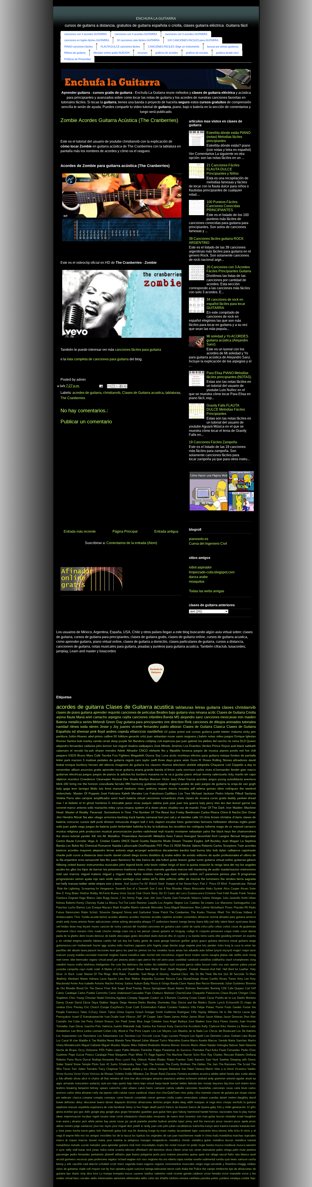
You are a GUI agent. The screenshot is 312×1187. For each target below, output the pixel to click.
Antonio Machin (104, 983)
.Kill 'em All (98, 836)
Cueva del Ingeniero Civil (208, 543)
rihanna (167, 764)
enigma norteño (82, 940)
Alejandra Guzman (152, 978)
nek (231, 955)
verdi (169, 1173)
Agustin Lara (116, 978)
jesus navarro (224, 1121)
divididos (154, 855)
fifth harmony (134, 784)
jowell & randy (141, 1126)
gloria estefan (64, 1111)
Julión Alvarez (78, 736)
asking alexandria (130, 921)
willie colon (147, 1178)
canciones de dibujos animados (217, 722)
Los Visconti (144, 1035)
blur (208, 850)
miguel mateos (91, 874)
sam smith (106, 879)
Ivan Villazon (127, 1016)
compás (98, 1097)
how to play (240, 1111)
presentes (183, 1154)
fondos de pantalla (243, 755)
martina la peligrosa (126, 1140)
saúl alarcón (90, 1164)
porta (156, 1154)
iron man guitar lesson (211, 1116)
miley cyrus (115, 807)
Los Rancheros (87, 1035)
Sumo (114, 1064)
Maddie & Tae (87, 1040)
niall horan (79, 1149)
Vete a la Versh (224, 1069)
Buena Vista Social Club (126, 893)
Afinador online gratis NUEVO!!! (111, 52)
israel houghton (246, 1116)
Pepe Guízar (76, 1054)
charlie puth (64, 855)
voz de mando (189, 807)
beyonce (218, 1083)
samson (242, 1159)
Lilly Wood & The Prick (126, 1031)
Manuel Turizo (158, 1040)
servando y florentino (223, 1164)
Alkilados (159, 836)
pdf (193, 788)
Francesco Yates (76, 1012)
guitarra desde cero (227, 52)
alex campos (83, 798)
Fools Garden (233, 1007)
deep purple (119, 741)
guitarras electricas (69, 774)
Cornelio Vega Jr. (87, 841)
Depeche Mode (160, 841)
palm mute (239, 1149)
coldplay (150, 741)
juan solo (156, 1126)
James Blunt (197, 1016)
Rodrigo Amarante (103, 1059)
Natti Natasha (247, 1045)
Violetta (119, 1073)
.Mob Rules (119, 974)
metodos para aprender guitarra (109, 1145)
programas (248, 874)
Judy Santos (143, 1026)
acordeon (193, 1073)
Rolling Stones (222, 760)
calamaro (62, 750)
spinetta (120, 1168)
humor (252, 1111)
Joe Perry (87, 1021)
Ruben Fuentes (176, 1059)
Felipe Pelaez (205, 1007)
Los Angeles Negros (170, 902)
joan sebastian (157, 736)
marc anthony (147, 788)
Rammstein (73, 912)
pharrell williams (115, 1154)
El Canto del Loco (175, 893)
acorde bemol (98, 917)
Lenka (87, 1031)
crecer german (156, 1097)
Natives (233, 1045)
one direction (174, 722)
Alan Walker (132, 978)
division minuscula (116, 822)
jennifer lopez (176, 1121)
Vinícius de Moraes (102, 1073)
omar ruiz (188, 1149)
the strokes (228, 879)
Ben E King (63, 893)
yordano (224, 1178)
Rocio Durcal (83, 1059)
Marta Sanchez (237, 1040)
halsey (182, 1111)
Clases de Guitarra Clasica (204, 726)
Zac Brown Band (155, 1073)
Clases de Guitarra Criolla (236, 712)
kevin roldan (159, 864)
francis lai (172, 1107)
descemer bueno (94, 1102)
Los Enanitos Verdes (197, 746)
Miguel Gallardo (91, 1045)
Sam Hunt (212, 1059)
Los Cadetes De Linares (199, 902)
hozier (96, 945)
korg (227, 945)
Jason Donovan (233, 1016)
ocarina (119, 1149)
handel (204, 1111)
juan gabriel (189, 741)
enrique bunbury (76, 764)
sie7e (154, 879)
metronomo (248, 869)
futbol (165, 859)
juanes (125, 726)
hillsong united (66, 864)
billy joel (209, 921)
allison (75, 769)
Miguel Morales (110, 1045)
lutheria (210, 826)
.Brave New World (147, 969)
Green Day (114, 722)
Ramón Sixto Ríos (194, 1054)
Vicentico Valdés (245, 1069)
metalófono (63, 1145)
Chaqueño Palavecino (206, 993)
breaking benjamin (77, 1088)
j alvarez (75, 1121)
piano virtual (192, 774)
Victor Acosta (64, 1073)
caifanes (89, 746)
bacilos (184, 850)
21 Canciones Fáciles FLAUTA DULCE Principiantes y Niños (223, 169)
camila (97, 741)
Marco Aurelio (198, 1040)
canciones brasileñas (198, 1088)
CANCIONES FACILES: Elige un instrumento (173, 46)
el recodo (76, 750)
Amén (74, 983)
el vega (210, 1102)
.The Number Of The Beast (150, 812)
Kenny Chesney (86, 902)
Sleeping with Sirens (243, 1059)
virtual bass (72, 1178)
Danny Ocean (64, 1002)
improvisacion (72, 1116)
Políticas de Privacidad (77, 59)
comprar (87, 1097)
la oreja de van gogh (242, 784)
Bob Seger (118, 988)
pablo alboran (171, 726)
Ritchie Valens (191, 845)
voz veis (224, 964)
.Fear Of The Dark (212, 807)
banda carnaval (146, 817)
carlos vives (204, 769)
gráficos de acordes (166, 52)
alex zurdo (241, 1073)
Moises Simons (180, 1045)
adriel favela (226, 1073)
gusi (175, 1111)
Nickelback (217, 907)
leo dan (226, 803)
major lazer (249, 950)
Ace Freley (177, 812)
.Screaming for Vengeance (97, 888)
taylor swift (149, 760)
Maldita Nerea (105, 1040)
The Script (243, 1064)
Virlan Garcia (186, 779)
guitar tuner (196, 859)
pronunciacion (122, 831)
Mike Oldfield (139, 1045)
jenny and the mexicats (200, 1121)
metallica (75, 722)
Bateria (61, 722)
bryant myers (91, 926)
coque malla (231, 931)
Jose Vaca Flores (217, 1021)
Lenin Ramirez (138, 902)
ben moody (205, 1083)
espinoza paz (172, 741)
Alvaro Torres (227, 978)
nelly (69, 1149)
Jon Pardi (121, 1021)
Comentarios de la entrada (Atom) (131, 543)
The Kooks (198, 912)
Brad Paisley (134, 988)
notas (211, 736)
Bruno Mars (85, 755)
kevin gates (88, 1130)
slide (162, 879)
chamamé (62, 931)
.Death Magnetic (177, 969)
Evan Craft (132, 1007)
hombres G (103, 803)
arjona (61, 717)
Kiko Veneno (228, 1026)
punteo (137, 831)
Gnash (139, 1012)
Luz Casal (62, 1040)
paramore (212, 874)
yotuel (252, 964)
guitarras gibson (245, 859)
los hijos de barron (89, 869)
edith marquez (196, 1102)
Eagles (198, 841)
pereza (224, 874)
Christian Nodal (94, 997)
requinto (114, 712)
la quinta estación (198, 864)
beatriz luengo (178, 921)
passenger (62, 1154)
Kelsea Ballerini (66, 902)
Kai (154, 1026)
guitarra (86, 712)
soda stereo (89, 726)
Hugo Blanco (87, 897)
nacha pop (162, 874)
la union (246, 945)
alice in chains (90, 1078)
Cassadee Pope (141, 993)
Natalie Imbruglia (217, 1045)
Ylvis (77, 917)
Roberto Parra (64, 1059)
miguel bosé (183, 955)
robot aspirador (200, 567)
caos (178, 926)
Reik (188, 722)
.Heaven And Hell (210, 969)
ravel (253, 1154)
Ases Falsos (174, 836)
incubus (86, 1116)
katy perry (206, 803)
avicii (114, 798)
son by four (108, 1168)
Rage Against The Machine (165, 1054)
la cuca (235, 945)
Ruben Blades (157, 1059)
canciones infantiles (147, 717)
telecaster (160, 1168)
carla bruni (240, 1088)
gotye (194, 940)
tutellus (148, 1173)
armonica (110, 817)
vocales (85, 1178)
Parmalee (198, 1050)
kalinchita (198, 1126)
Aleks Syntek (214, 888)
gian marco (248, 769)
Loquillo (152, 902)
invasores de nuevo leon (169, 1116)
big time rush (232, 1083)
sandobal (180, 959)
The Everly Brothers (178, 1064)
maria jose (105, 1140)
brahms (60, 1088)
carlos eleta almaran (79, 1092)
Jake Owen (164, 1016)
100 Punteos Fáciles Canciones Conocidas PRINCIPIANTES (223, 206)
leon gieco (116, 950)
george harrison (170, 940)
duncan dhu (165, 935)
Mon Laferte (202, 907)
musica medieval (225, 1145)
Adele (121, 750)
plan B (235, 874)
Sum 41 (104, 1064)
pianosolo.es (198, 539)
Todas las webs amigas (206, 591)
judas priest (176, 731)
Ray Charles (215, 1054)
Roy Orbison (139, 1059)
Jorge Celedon (152, 1021)
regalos (112, 1159)
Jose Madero (196, 1021)
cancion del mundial (134, 926)
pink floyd (97, 731)
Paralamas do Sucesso (176, 1050)
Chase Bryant (229, 993)
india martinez (125, 945)
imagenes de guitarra (129, 764)
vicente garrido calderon (188, 1173)
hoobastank (85, 945)
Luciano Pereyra (179, 1035)
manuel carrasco (244, 826)
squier (130, 1168)
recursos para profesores (92, 1159)
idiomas (233, 822)
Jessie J (115, 897)
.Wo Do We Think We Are (205, 974)
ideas (59, 1116)
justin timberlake (121, 826)
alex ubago (95, 817)
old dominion (156, 1149)
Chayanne (217, 764)
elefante (154, 750)
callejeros (234, 850)
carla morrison (185, 769)
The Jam (212, 1064)
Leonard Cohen (102, 1031)
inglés (243, 822)
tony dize (86, 1173)
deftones (69, 1102)
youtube (61, 969)
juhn (165, 1126)
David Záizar (83, 1002)
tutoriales (249, 722)
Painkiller (146, 1050)
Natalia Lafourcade (125, 845)
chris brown (211, 817)
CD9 (223, 988)
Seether (224, 1059)
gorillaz (185, 940)
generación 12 (240, 1107)
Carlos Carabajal (66, 993)
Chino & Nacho (230, 812)
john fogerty (154, 945)
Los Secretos (127, 1035)
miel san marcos (67, 874)
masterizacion (230, 869)
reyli (161, 831)
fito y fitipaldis (170, 750)
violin (214, 964)
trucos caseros (134, 1173)
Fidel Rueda (230, 893)
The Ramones (227, 1064)
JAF (139, 1016)
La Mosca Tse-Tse (116, 902)
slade (82, 1168)
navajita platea (218, 955)
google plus (113, 1111)
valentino (159, 1173)
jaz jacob (130, 1121)
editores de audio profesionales (218, 855)
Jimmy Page (134, 897)
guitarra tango (247, 940)
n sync (60, 1149)
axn (109, 1083)
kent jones (65, 1130)
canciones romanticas (161, 798)
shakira (133, 746)
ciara (125, 931)
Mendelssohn (72, 1045)
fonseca (187, 750)
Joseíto (233, 1021)
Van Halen (187, 1069)
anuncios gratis (91, 769)
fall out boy (120, 940)
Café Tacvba (102, 755)
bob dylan (219, 850)
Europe (104, 1007)
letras (200, 707)
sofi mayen (93, 1168)
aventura (250, 779)
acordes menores (139, 917)
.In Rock (69, 974)
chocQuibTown (171, 1092)
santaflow (205, 959)
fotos (180, 822)
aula (103, 1083)
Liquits (146, 1031)
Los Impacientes (66, 1035)
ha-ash (89, 750)
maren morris (167, 788)
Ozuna (149, 755)
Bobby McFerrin (100, 893)
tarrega (149, 1168)
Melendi (99, 722)
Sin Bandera (136, 741)
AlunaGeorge (191, 978)
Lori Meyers (164, 1031)
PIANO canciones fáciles (78, 46)
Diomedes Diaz (167, 1002)
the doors (62, 836)
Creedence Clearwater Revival (101, 779)
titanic (75, 1173)
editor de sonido (184, 855)
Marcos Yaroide (217, 1040)
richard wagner (127, 1159)
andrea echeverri (186, 1078)
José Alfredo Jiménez (168, 746)
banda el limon (165, 769)
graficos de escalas (197, 52)
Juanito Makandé (123, 1026)
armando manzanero (76, 1083)
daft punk (96, 822)
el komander (221, 769)
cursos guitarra (202, 731)
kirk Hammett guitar (109, 1130)
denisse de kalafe (105, 935)
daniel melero (228, 1097)
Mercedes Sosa (160, 907)
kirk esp (127, 1130)
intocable (118, 803)
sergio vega (202, 1164)
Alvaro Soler (248, 888)
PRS (102, 1050)
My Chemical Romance (95, 845)
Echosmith (232, 1002)
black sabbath (246, 746)
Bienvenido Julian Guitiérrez (228, 983)
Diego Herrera (128, 1002)
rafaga (214, 1154)
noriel (111, 1149)
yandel (85, 836)
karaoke (234, 1126)
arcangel (140, 850)
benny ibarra (195, 921)
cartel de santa (191, 926)
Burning (215, 988)
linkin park (63, 760)
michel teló (153, 955)
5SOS (72, 755)
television (179, 764)
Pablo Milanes (131, 1050)
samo (118, 879)
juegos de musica (206, 750)
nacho (204, 955)
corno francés (125, 1097)
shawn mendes (105, 750)
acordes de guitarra (86, 392)
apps (59, 1083)
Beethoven (193, 812)
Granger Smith (154, 1012)
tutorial (75, 836)
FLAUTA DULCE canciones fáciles (120, 46)
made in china (203, 1135)
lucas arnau (175, 950)
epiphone (61, 1107)
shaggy (241, 1164)
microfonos (168, 955)
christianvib (111, 392)
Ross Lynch (122, 1059)
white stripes (96, 883)
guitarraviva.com (66, 945)
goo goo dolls (82, 1111)
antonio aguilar (235, 1078)
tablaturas (172, 392)
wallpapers (146, 746)
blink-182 (62, 784)
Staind (68, 1064)
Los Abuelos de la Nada (187, 1031)
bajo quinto (119, 1083)
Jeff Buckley (212, 841)
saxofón (77, 1164)
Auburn (138, 983)
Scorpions (229, 845)
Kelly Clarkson (211, 1026)
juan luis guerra (187, 803)
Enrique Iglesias (245, 736)
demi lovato (86, 935)
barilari (174, 1083)
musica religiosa (67, 831)
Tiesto (66, 1069)
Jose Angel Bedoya (175, 1021)
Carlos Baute (65, 841)
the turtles (145, 964)
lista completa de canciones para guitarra (98, 359)
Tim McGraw (234, 912)
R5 (246, 907)
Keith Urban (248, 897)
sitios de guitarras (67, 1168)
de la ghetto (71, 935)
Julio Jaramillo (231, 897)
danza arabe (198, 577)
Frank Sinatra (247, 893)
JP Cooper (149, 1016)
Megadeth (137, 755)
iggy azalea (108, 945)
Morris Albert (198, 1045)
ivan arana (62, 1121)
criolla (170, 1097)
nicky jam (249, 731)
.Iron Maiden (233, 807)
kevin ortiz (143, 864)
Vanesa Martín (204, 1069)
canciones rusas (222, 1088)
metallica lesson (223, 1140)
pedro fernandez (80, 1154)
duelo (154, 935)
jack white (88, 1121)
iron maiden (247, 717)
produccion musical (99, 831)
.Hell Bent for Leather (235, 969)
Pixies (229, 907)
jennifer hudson (157, 1121)
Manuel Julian (140, 1040)
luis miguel (120, 746)
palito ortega (224, 1149)
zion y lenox (114, 883)
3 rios (159, 888)
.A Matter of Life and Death (118, 969)
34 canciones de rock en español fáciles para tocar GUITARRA (226, 303)
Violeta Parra (65, 798)
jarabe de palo (191, 784)
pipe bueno (132, 1154)
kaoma (224, 1126)
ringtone (153, 1159)
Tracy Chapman (108, 1069)
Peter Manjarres (117, 1054)
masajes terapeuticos (154, 1140)
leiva (215, 1130)
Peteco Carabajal (96, 1054)
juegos (87, 774)
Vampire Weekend (169, 1069)
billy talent (221, 921)
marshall (102, 955)
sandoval (192, 959)
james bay (102, 1121)
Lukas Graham (231, 1035)
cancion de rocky (110, 926)
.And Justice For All (135, 883)
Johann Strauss (104, 1021)
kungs (152, 1130)
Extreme (210, 893)
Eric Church (91, 1007)
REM (177, 845)
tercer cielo (174, 1168)
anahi (59, 921)
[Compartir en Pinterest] (125, 386)
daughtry (243, 1097)
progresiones (65, 879)
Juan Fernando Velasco (186, 897)
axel (233, 746)
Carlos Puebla (86, 993)
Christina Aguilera (115, 997)
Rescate (229, 1054)
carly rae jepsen (102, 1092)
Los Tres (184, 793)
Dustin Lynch (216, 1002)
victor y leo (249, 1173)
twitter (83, 883)
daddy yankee (237, 798)
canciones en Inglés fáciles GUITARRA (86, 40)
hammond (193, 1111)
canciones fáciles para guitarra (138, 349)
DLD (243, 741)
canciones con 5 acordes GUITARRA (186, 34)
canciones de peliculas (138, 712)
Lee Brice (77, 1031)
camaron (159, 1088)
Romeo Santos (66, 741)
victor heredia (212, 1173)
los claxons (152, 764)
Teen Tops (141, 1064)
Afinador (132, 750)
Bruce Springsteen (154, 988)
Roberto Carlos (212, 845)
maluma (236, 731)
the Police (195, 1168)
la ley (147, 826)
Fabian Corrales (167, 1007)
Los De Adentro (246, 1031)
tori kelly (61, 883)
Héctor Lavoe (241, 1012)
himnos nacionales (220, 1111)
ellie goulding (223, 935)
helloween (220, 822)
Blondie (70, 988)
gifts (253, 1107)
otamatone (208, 1149)
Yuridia (85, 917)
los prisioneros (113, 869)
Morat (78, 817)
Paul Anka (211, 1050)
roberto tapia (175, 1159)
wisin (186, 760)
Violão (128, 1073)
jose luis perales (206, 945)
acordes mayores (79, 850)
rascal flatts (226, 1154)
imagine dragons (168, 784)
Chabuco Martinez (163, 993)
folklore (123, 736)
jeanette (142, 1121)
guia (155, 1111)
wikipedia (203, 764)
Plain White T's (137, 1054)
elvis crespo (223, 1102)
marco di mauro (66, 1140)
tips (68, 1173)
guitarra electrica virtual (223, 940)
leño (230, 1130)
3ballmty (61, 978)
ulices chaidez (168, 807)
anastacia (169, 1078)
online (194, 874)
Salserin (199, 1059)
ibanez (81, 864)
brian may (76, 926)
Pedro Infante (224, 793)
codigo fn (192, 931)
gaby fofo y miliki (220, 1107)
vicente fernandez (145, 726)
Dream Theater (182, 841)
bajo (172, 712)
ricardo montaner (176, 831)
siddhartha (218, 959)
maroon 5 (78, 760)
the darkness (130, 964)
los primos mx (143, 950)
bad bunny (197, 850)
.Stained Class (179, 974)
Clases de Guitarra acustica (143, 392)
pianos (224, 750)
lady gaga (63, 788)
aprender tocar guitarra (118, 769)
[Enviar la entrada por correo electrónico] (100, 386)
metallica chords (179, 1140)
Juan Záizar (76, 1026)
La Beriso (243, 1026)
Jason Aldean (214, 1016)
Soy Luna (161, 755)
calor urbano (129, 1088)
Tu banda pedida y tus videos (138, 1069)
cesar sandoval (137, 1092)
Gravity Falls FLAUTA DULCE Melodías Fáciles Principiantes (226, 409)
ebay (183, 1102)
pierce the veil (152, 959)
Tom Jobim (78, 1069)
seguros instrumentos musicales (174, 1164)
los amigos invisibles (98, 1135)
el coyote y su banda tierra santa (194, 935)
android (202, 1078)
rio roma (233, 741)
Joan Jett (149, 897)
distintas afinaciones (139, 1102)
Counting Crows (187, 997)
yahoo (243, 964)
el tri (82, 803)
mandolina (225, 1135)
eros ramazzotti (88, 859)
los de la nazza (121, 1135)
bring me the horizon (84, 784)
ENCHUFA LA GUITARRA (156, 18)
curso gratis (218, 798)
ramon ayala (83, 879)
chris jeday (187, 1092)
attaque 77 (148, 921)
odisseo (130, 1149)
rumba (220, 1159)
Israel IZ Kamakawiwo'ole (87, 1016)
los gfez (71, 869)
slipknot (61, 779)
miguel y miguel (114, 874)
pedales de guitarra (110, 760)
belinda (192, 1083)
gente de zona (150, 940)
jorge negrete (187, 945)
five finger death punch (151, 1107)
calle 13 (197, 817)
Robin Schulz (89, 912)
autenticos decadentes (163, 850)
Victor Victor (81, 1073)
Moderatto (154, 1045)
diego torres (140, 855)
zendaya (235, 1178)
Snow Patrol (160, 912)
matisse (91, 760)
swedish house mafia (69, 964)
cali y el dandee (180, 817)
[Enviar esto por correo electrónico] (109, 386)
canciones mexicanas (220, 717)
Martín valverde (140, 907)
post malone (168, 1154)
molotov (148, 874)
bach (122, 798)
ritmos (74, 726)
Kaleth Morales (132, 793)
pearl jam (112, 959)
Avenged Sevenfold (197, 836)
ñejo (252, 1178)
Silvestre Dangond (110, 912)
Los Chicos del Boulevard (220, 1031)
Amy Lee (243, 978)
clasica (77, 1097)
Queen (251, 741)
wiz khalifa (161, 1178)
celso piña (207, 926)
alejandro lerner (103, 850)
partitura (61, 736)
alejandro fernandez (69, 746)
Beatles (162, 712)
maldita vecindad (86, 955)
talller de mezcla (189, 879)
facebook (119, 1107)
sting (253, 959)
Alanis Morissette (194, 888)
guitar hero (165, 1111)
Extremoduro (148, 1007)
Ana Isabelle (86, 983)
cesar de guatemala (243, 926)
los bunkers (139, 774)
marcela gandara (164, 869)
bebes (183, 1083)
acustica (205, 1073)
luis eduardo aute (194, 950)
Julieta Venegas (212, 897)
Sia (85, 817)
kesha (76, 1130)
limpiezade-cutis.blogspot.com (212, 572)
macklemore (185, 1135)
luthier (209, 950)
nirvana (201, 712)
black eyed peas (238, 921)
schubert (104, 1164)
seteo (146, 879)
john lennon (104, 746)
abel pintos (95, 736)
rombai (188, 1159)
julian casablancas (180, 1126)
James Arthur (179, 1016)
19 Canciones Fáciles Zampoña (213, 442)
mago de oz (224, 826)
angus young (217, 779)
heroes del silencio (101, 764)
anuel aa (250, 1078)
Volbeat (247, 912)
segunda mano (134, 1164)
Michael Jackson (202, 793)
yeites (214, 1178)
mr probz (192, 1145)
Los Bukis (72, 845)
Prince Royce (221, 746)
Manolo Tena (123, 1040)
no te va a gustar (172, 774)
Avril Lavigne (220, 836)
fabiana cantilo (102, 940)
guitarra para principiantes (143, 722)
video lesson (202, 964)
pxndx (234, 750)
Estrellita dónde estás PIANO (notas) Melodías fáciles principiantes (228, 137)
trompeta (118, 1173)
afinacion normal (208, 917)
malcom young (65, 955)
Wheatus (138, 1073)
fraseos (183, 1107)
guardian (146, 1111)
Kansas (161, 1026)
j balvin (202, 736)
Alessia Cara (174, 978)
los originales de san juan (161, 1135)
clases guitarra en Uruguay (168, 931)
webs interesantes (102, 1178)
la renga (216, 864)
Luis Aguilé (196, 1035)
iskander (230, 1116)
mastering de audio (207, 869)
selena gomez (206, 788)
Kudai (100, 902)
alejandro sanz (191, 717)
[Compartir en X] (117, 386)
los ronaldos (159, 950)
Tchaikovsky (126, 1064)
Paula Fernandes (229, 1050)
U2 (166, 731)
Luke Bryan (249, 1035)
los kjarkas (138, 1135)
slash (229, 959)
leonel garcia (241, 803)
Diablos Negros (108, 1002)
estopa (224, 755)
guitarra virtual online (219, 859)
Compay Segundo (138, 997)
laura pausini (88, 950)
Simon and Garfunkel (137, 912)
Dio (161, 893)
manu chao (145, 869)
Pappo (157, 1050)
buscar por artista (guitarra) (222, 46)
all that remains (109, 1078)
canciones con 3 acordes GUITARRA (85, 34)
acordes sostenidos (185, 917)
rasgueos (190, 736)
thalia (185, 1168)
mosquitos (196, 581)
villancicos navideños (146, 731)
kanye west (212, 1126)
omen (197, 1149)
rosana (129, 807)
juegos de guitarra (214, 784)
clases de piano (68, 712)
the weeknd (248, 788)
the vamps (208, 1168)
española (83, 1107)
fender (235, 769)
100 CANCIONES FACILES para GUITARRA (192, 40)
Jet (124, 897)
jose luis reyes (102, 1126)
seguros (149, 1164)
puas (171, 959)
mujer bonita (206, 1145)
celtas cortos (222, 926)
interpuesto (131, 1116)
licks (237, 1130)
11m (225, 974)
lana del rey (231, 864)
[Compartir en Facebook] (121, 386)
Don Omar (249, 812)
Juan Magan (230, 841)
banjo (158, 1083)
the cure (116, 964)
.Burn (162, 969)
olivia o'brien (173, 1149)
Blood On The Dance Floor (93, 988)
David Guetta (140, 841)
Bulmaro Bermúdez (197, 988)
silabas (251, 1164)
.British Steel (156, 883)
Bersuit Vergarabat (243, 836)
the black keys (221, 831)
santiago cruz (132, 879)
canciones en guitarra (161, 926)
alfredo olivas (72, 1078)
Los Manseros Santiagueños (232, 902)
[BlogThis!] (113, 386)
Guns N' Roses (200, 760)
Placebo (239, 907)
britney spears (99, 1088)
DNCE (125, 841)
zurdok (245, 1178)
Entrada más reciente (80, 531)
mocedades (149, 1145)
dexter (109, 1102)
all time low (127, 1078)
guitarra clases (220, 707)
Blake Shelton (80, 893)
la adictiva (124, 774)
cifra (197, 1092)
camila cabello (175, 1088)
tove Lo (97, 1173)
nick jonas (92, 1149)
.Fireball (193, 969)
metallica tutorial (245, 1140)
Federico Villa (187, 1007)
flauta (71, 717)
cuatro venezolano (186, 1097)
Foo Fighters (121, 755)
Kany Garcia (175, 1026)
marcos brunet (87, 1140)
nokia (103, 1149)
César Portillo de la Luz (221, 997)
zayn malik (86, 969)
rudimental (208, 1159)
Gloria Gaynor (125, 1012)
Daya (95, 1002)
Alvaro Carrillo (209, 978)
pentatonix (97, 1154)
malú (215, 1135)
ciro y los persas (139, 931)
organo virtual (97, 959)
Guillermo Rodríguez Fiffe (180, 1012)
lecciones (103, 950)
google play (98, 1111)
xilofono (173, 1178)
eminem (237, 935)
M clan (74, 1040)
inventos (190, 1116)
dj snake (167, 855)
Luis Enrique (93, 907)
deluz (79, 1102)
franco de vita (151, 859)
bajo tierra (133, 1083)
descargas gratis (127, 935)
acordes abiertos (118, 917)
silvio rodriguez (227, 788)
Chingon (243, 993)
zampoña (72, 969)
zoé (188, 731)
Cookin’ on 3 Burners (163, 997)
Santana (250, 793)
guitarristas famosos (198, 822)
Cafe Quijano (236, 988)
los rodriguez (195, 826)
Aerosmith (145, 836)
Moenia (165, 1045)
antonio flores (86, 921)
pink (82, 831)
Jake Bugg (102, 897)
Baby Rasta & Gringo (156, 983)
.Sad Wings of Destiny (155, 974)
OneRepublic (147, 845)
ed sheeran (80, 731)
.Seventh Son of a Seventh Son (135, 888)
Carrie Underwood (120, 993)
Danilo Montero (246, 997)
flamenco (124, 859)
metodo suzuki (80, 1145)
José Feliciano (110, 793)
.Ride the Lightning (68, 888)
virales (60, 1178)
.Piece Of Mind (217, 883)
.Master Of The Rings (97, 974)
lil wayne (68, 1135)
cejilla (126, 717)
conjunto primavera (211, 931)
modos (196, 955)
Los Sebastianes (107, 1035)
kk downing (140, 1130)
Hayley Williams (208, 1012)
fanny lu (131, 1107)
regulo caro (133, 760)
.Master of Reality (76, 812)
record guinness (66, 1159)
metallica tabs (137, 955)
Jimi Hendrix (64, 817)
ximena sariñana (189, 1178)
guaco (203, 940)
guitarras (150, 784)
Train (240, 845)
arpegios (114, 717)
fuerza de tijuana (199, 1107)
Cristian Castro (110, 841)
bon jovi (163, 817)
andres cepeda (117, 731)
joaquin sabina (152, 803)
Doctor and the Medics (192, 1002)
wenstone (119, 1178)
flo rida (136, 859)
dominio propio (162, 1102)
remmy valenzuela (214, 774)
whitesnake (133, 1178)
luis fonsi (105, 788)
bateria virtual (135, 798)
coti (159, 741)
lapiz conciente (201, 1130)
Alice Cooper (231, 888)
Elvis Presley (74, 1007)
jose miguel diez (122, 1126)
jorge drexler (170, 945)
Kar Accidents (192, 1026)
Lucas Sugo (160, 1035)
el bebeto (71, 803)
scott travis (117, 1164)
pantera (251, 1149)
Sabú (190, 1059)
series (87, 722)
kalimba (138, 826)
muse (171, 736)
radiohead (150, 831)
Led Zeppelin (234, 764)
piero (165, 959)
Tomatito (92, 1069)
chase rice (154, 1092)
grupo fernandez (131, 1111)
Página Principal (125, 531)
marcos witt (185, 869)
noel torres (62, 959)
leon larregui (80, 788)
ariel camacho (96, 717)
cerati (106, 741)
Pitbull (239, 793)
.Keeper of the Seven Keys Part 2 (186, 883)
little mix (79, 1135)
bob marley (84, 741)
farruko (119, 784)
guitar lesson (178, 859)
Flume (219, 1007)
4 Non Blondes (173, 888)
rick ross (141, 1159)
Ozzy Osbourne (88, 1050)
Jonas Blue (135, 1021)
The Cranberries (72, 398)
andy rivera (70, 921)
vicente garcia (184, 964)
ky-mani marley (166, 1130)
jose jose (169, 803)
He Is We (225, 1012)
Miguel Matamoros (182, 907)
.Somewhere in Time (117, 812)
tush (172, 964)
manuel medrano (124, 788)
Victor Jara (169, 779)
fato (102, 859)
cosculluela (106, 784)
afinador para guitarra (232, 917)
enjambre (70, 859)
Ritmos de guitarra (75, 52)
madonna (130, 869)
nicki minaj (249, 955)
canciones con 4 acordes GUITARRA (136, 34)
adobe (214, 1073)
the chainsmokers (244, 831)
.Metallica (113, 836)
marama (153, 774)
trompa (107, 1173)
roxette (197, 1159)
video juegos (224, 736)
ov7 (201, 874)
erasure (72, 1107)
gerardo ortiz (137, 736)
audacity (95, 1083)
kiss (217, 803)
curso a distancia (84, 855)
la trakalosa (160, 826)
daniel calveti (122, 855)
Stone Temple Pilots (86, 1064)
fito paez (112, 859)
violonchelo (63, 793)
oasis (179, 736)
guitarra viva (185, 712)
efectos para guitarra (205, 755)
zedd (97, 969)
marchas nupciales (244, 1135)
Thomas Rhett (215, 912)
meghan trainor (118, 955)
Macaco (107, 907)
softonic (171, 879)
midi (131, 1145)
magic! (237, 950)
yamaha (205, 1178)
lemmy (223, 1130)
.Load (79, 974)
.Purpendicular (237, 883)
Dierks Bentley (147, 1002)
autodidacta (235, 779)
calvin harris (145, 1088)
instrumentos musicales (102, 864)
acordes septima (162, 917)
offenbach (142, 1149)
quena (193, 1154)
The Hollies (199, 1064)
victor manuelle (231, 1173)
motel (173, 1145)
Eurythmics (117, 1007)
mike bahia (133, 874)
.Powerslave (129, 836)
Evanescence (196, 893)
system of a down (147, 807)
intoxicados (146, 1116)
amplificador (102, 798)
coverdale (140, 1097)
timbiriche (222, 1168)
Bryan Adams (175, 988)
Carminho (102, 993)
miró (138, 1145)
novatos (183, 788)
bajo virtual (147, 1083)
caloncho (114, 1088)
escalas (171, 822)
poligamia (146, 1154)
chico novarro (77, 931)
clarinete (206, 1092)
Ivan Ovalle (111, 1016)
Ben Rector (203, 983)
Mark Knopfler (121, 907)
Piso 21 (168, 845)
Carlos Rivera (210, 812)
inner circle (116, 1116)
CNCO (143, 750)
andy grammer (217, 1078)
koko (221, 945)
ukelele (191, 764)
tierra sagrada (246, 879)
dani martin (104, 855)
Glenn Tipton (107, 1012)
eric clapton (157, 822)
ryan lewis (231, 1159)
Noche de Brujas (66, 1050)
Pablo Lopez (113, 1050)
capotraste (249, 850)
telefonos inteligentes (97, 964)
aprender (100, 712)
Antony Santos (124, 983)
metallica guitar (201, 1140)
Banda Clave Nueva (182, 983)
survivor (139, 1168)
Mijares (125, 1045)
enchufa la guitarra (244, 1102)
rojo (95, 879)
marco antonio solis (80, 807)
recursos (143, 52)
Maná (80, 717)
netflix (238, 955)
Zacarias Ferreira (176, 1073)
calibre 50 (110, 736)
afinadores (240, 760)
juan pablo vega (74, 826)
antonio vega (125, 850)
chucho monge (111, 931)
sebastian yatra (199, 831)
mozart (181, 1145)
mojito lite (163, 1145)
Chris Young (76, 997)
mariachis (100, 807)
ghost (90, 803)
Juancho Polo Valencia (98, 1026)
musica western (246, 1145)
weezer (234, 964)
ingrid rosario (100, 1116)
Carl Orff (250, 988)
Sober (59, 1064)
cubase (203, 1097)
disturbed (144, 935)
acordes (201, 779)
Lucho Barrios (76, 907)
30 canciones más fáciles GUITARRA (138, 40)
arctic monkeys (179, 755)
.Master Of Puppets (86, 793)
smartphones (241, 959)
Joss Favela (163, 897)
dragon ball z (139, 822)
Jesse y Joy (109, 726)
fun (130, 940)
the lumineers (210, 879)
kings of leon (177, 864)
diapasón (119, 1102)
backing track (126, 817)
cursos (84, 822)
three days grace (169, 760)
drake (175, 1102)
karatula (245, 1126)
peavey (123, 959)
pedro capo (135, 959)
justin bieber (221, 731)
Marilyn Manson (150, 779)
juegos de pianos (104, 774)
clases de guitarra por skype (229, 1092)
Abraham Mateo (78, 978)
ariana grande (144, 769)
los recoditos (177, 826)
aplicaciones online (107, 921)
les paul (128, 950)
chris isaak (94, 931)
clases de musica (197, 798)
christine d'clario (231, 817)
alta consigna (143, 1078)
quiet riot (204, 1154)
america (251, 917)
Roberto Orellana (245, 1054)
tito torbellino (161, 964)
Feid (219, 893)
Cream (202, 997)
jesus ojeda (241, 1121)
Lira (153, 1031)
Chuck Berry (150, 893)
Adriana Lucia (97, 978)
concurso (73, 822)
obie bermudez (79, 959)
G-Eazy (93, 1012)
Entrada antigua (166, 531)
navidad (62, 726)
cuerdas (214, 1097)
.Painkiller (133, 974)
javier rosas (117, 1121)
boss (253, 1083)
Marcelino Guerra (178, 1040)
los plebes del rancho (212, 741)
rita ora (163, 1159)
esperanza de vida (101, 1107)
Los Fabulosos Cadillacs (160, 793)
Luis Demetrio (213, 1035)
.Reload (251, 883)
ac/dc (212, 712)
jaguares (140, 945)
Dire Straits (130, 779)
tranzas (73, 883)
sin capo (250, 774)
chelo (180, 798)
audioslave (162, 921)
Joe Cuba (74, 1021)
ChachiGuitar (183, 993)
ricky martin (235, 774)
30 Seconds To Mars (242, 974)
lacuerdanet (184, 1130)
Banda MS (171, 717)
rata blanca (242, 1154)
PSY (159, 845)
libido (93, 788)
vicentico (73, 779)
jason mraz (133, 803)
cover (243, 931)
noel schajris (179, 874)
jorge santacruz (83, 1126)
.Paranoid (95, 812)
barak (166, 1083)
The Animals (157, 1064)
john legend (127, 864)
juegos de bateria (97, 826)
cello (115, 1092)
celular (123, 1092)
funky (136, 940)
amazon (158, 1078)
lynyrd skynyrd (223, 950)
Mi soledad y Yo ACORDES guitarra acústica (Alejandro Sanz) (227, 340)
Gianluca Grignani (67, 897)
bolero (245, 1083)
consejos (109, 1097)
